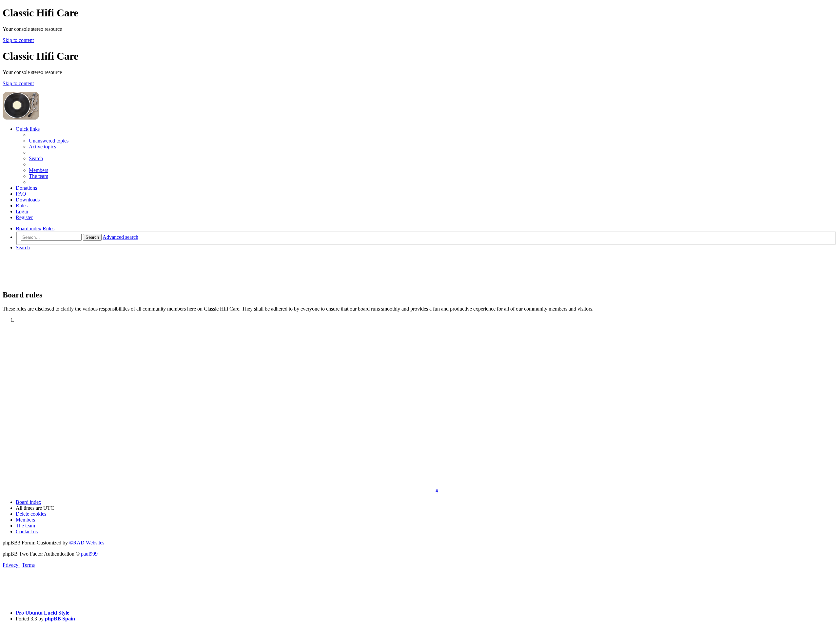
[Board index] (89, 118)
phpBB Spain (60, 618)
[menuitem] (48, 140)
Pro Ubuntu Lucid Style (42, 613)
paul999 (89, 554)
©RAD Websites (86, 542)
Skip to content (18, 40)
